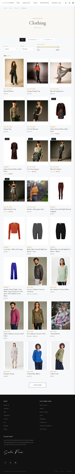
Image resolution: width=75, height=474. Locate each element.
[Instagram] (10, 462)
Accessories (34, 39)
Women (11, 2)
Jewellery (26, 2)
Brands (55, 2)
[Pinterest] (15, 462)
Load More (37, 385)
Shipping (42, 419)
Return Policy (44, 412)
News (5, 429)
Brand (22, 46)
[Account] (69, 3)
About (42, 408)
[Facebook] (5, 462)
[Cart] (73, 3)
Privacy (62, 471)
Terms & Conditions (46, 425)
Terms (56, 471)
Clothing (49, 39)
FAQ (41, 415)
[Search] (66, 3)
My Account (43, 405)
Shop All (6, 405)
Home (35, 2)
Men (18, 2)
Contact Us (43, 422)
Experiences (44, 2)
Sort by (6, 46)
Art (5, 422)
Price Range (41, 44)
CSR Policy (43, 429)
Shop (10, 8)
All (22, 39)
